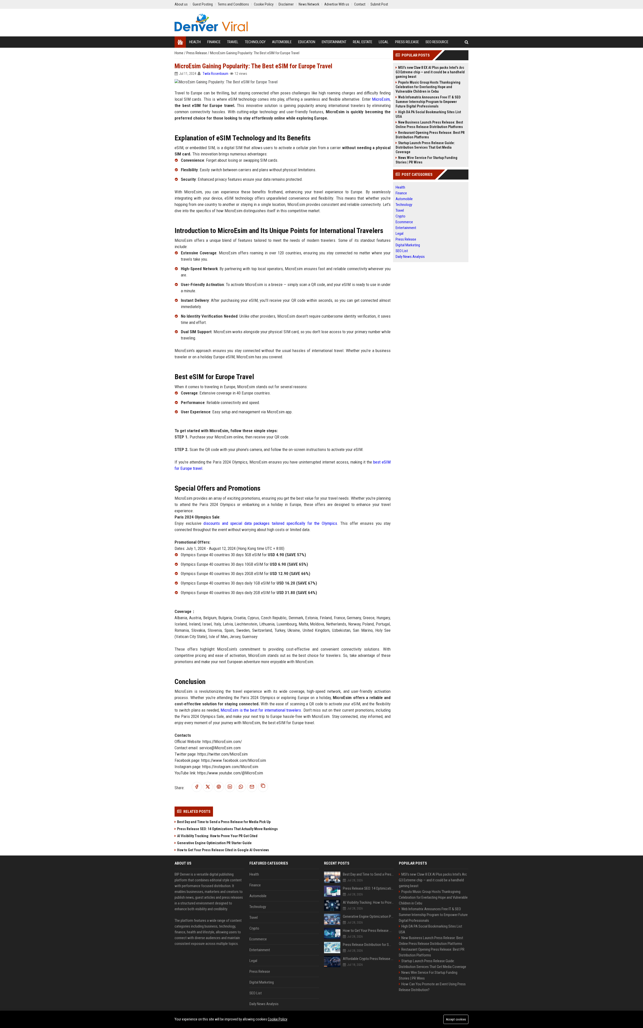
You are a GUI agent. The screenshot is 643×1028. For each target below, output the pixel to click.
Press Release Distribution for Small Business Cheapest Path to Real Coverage (368, 944)
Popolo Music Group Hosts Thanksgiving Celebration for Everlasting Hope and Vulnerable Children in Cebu (428, 86)
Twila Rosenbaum (215, 74)
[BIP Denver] (211, 22)
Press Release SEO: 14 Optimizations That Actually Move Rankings (227, 829)
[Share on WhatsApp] (240, 787)
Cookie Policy (277, 1019)
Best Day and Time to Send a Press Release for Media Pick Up (224, 822)
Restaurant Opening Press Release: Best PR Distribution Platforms (430, 135)
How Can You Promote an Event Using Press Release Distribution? (432, 987)
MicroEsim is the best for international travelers (261, 710)
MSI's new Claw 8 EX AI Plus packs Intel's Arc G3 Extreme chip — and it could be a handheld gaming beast (430, 72)
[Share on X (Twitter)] (207, 787)
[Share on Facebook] (196, 787)
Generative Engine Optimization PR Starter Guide (214, 843)
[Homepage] (180, 42)
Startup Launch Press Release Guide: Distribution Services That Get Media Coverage (425, 147)
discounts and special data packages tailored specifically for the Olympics (270, 523)
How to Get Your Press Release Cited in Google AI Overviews (223, 850)
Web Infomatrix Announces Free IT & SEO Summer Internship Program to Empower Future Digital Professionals (428, 101)
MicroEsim (381, 99)
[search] (466, 42)
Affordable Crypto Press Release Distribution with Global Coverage (368, 958)
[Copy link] (262, 786)
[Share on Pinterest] (218, 787)
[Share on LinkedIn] (229, 787)
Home (179, 53)
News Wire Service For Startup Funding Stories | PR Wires (426, 160)
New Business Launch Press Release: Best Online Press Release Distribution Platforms (429, 124)
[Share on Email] (251, 787)
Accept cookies (456, 1019)
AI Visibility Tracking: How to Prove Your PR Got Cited (217, 836)
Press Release (197, 53)
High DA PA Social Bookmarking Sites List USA (428, 114)
